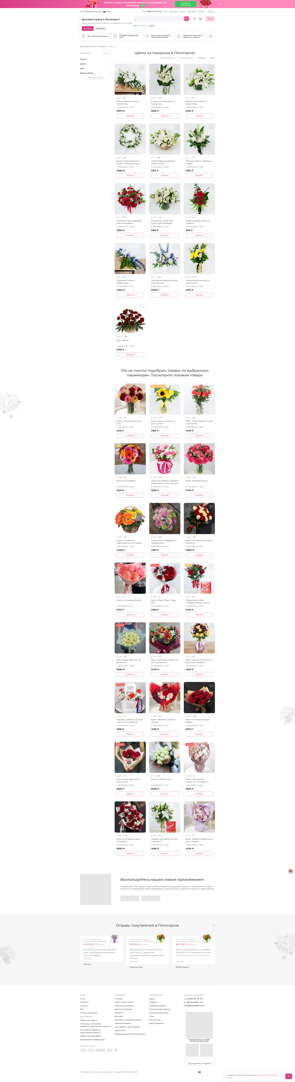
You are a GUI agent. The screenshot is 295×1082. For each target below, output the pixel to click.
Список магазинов (88, 1013)
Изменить (100, 28)
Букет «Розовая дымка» (197, 481)
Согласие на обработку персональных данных (90, 1031)
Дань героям (123, 340)
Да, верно (87, 28)
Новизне (202, 58)
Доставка (173, 12)
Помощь (118, 999)
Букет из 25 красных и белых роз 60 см (199, 541)
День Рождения (156, 1023)
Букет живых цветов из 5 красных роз (128, 780)
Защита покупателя (123, 1009)
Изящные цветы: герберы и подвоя (199, 162)
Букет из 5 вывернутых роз (129, 600)
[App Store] (150, 898)
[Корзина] (200, 18)
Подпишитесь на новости (199, 1063)
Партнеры (191, 12)
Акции (151, 26)
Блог (82, 1009)
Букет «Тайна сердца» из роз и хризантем (199, 422)
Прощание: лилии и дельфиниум (126, 281)
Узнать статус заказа (124, 1002)
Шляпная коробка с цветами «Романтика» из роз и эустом (164, 482)
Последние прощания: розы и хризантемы (164, 281)
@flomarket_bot (195, 1002)
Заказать (130, 116)
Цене (212, 58)
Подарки (153, 1002)
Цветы (152, 999)
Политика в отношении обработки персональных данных (95, 1025)
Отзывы (201, 12)
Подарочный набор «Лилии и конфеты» (164, 840)
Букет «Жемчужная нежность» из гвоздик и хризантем (197, 780)
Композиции (155, 1020)
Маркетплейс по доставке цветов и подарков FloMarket (107, 1072)
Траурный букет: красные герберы (198, 222)
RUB (108, 11)
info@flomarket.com (194, 1005)
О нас (165, 12)
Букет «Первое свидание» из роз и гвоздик (199, 840)
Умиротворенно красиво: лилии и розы (163, 162)
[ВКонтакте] (199, 1072)
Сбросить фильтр (95, 78)
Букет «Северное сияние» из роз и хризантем (164, 661)
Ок (288, 1076)
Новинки (143, 26)
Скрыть (105, 53)
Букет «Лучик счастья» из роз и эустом (163, 422)
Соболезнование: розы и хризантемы (197, 281)
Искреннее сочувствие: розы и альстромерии (162, 222)
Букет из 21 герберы (126, 481)
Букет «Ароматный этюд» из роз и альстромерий (199, 661)
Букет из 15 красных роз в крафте (198, 720)
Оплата (182, 12)
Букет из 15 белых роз (161, 779)
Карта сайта (120, 1030)
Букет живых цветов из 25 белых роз (129, 661)
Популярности (186, 58)
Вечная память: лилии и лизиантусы (128, 102)
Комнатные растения (158, 1013)
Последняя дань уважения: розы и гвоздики (129, 222)
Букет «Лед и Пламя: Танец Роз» (163, 601)
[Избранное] (194, 18)
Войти (210, 19)
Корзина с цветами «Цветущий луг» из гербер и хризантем (130, 541)
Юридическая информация (92, 1039)
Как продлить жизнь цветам (127, 1027)
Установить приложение (185, 4)
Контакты (84, 1002)
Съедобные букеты (157, 1006)
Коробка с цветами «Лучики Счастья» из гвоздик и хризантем (130, 720)
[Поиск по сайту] (186, 18)
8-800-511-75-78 (154, 11)
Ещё (212, 12)
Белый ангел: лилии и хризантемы (196, 102)
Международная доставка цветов (130, 1034)
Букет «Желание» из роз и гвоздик (163, 720)
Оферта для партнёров (90, 1036)
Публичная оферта (88, 1020)
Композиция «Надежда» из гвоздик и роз (163, 541)
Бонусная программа (124, 1006)
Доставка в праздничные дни (128, 1020)
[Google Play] (129, 898)
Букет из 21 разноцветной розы (129, 422)
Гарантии (119, 1013)
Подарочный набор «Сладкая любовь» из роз (197, 601)
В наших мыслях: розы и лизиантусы (162, 102)
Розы (151, 1016)
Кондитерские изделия (159, 1009)
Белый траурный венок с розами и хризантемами (128, 162)
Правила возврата (123, 1023)
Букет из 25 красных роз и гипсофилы (129, 840)
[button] (214, 37)
